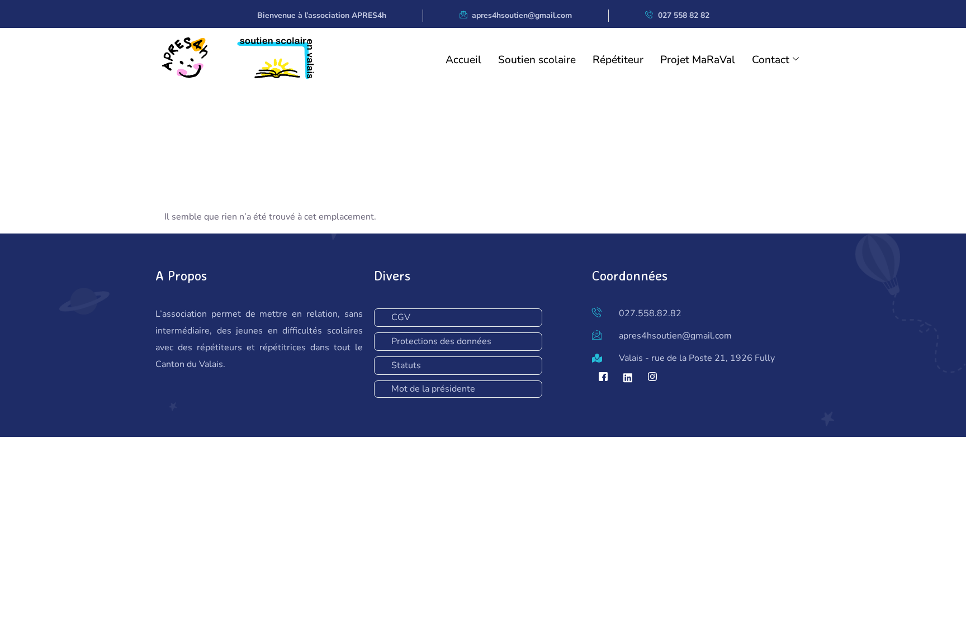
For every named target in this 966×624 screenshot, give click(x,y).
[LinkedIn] (627, 377)
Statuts (406, 365)
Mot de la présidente (433, 389)
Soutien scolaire (537, 60)
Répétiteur (618, 60)
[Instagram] (652, 377)
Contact (770, 60)
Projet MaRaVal (697, 60)
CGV (400, 317)
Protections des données (441, 341)
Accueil (463, 60)
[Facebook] (603, 377)
